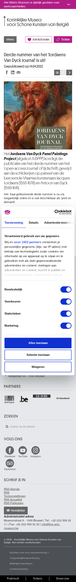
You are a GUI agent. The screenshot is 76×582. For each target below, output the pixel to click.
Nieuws (57, 72)
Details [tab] (33, 222)
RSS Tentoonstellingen (15, 494)
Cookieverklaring (19, 568)
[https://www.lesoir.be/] (42, 396)
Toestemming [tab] (13, 222)
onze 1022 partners (28, 242)
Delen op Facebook (7, 72)
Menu (10, 39)
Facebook (10, 456)
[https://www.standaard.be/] (63, 398)
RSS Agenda (12, 489)
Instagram (35, 456)
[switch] (66, 301)
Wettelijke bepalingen (21, 563)
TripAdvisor (10, 469)
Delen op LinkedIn (13, 72)
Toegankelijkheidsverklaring (24, 557)
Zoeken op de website (7, 426)
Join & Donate (41, 39)
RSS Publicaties (13, 503)
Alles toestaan (38, 343)
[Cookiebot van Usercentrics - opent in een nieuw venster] (55, 212)
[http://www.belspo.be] (9, 399)
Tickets (65, 39)
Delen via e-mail (18, 72)
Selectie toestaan (38, 354)
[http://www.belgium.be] (24, 399)
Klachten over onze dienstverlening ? (29, 552)
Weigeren (38, 366)
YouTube (22, 456)
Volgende (69, 72)
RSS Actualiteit (13, 499)
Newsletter (18, 510)
